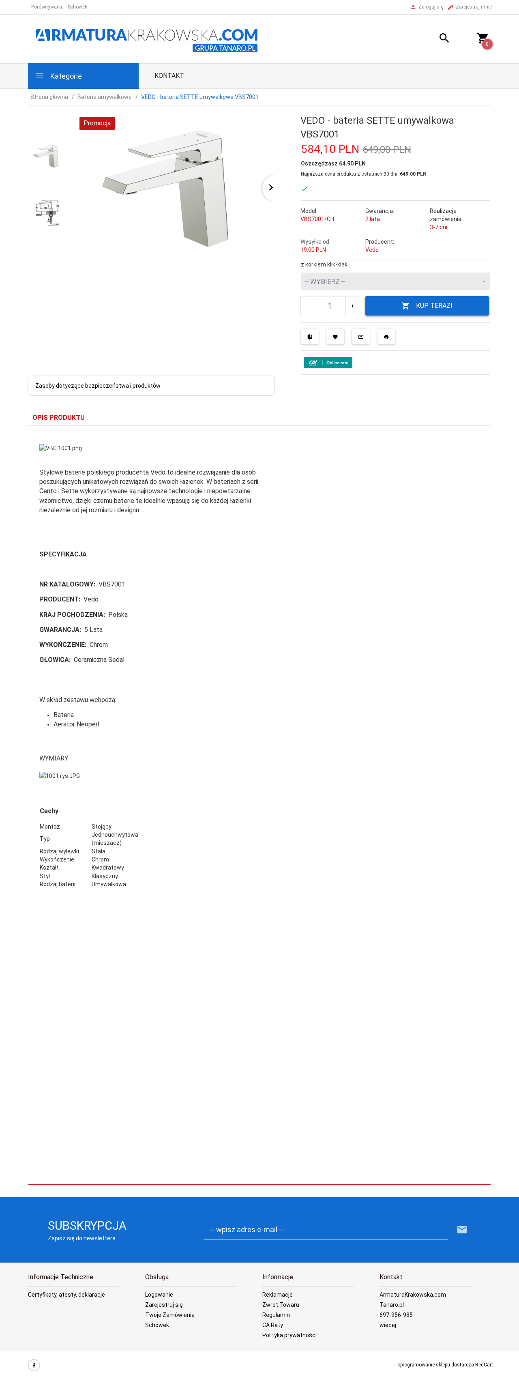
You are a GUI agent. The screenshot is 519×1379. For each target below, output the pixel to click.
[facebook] (34, 1365)
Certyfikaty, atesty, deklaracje (66, 1294)
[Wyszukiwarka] (434, 39)
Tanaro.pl (392, 1305)
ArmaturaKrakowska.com (413, 1294)
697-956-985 (396, 1315)
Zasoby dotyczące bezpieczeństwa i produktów (98, 385)
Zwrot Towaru (280, 1305)
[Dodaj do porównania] (310, 336)
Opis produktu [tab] (58, 417)
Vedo (372, 250)
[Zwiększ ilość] (352, 306)
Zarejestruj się (164, 1305)
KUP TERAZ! (434, 305)
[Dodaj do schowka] (335, 336)
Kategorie (65, 76)
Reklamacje (277, 1294)
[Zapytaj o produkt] (361, 336)
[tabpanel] (259, 671)
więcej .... (391, 1325)
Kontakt (169, 75)
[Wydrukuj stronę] (386, 336)
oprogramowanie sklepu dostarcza (435, 1365)
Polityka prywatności (289, 1335)
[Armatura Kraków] (149, 38)
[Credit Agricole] (328, 362)
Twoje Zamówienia (170, 1315)
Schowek (157, 1325)
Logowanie (159, 1294)
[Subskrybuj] (462, 1230)
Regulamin (276, 1315)
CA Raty (272, 1325)
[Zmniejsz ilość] (307, 306)
